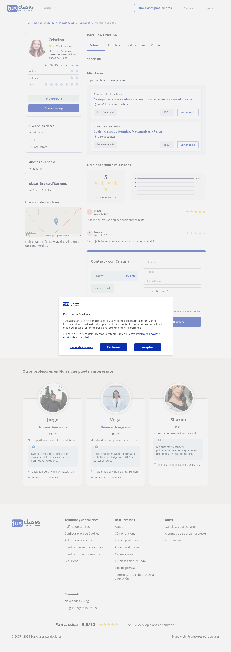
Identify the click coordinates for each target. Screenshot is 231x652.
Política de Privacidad (76, 337)
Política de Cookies (147, 334)
